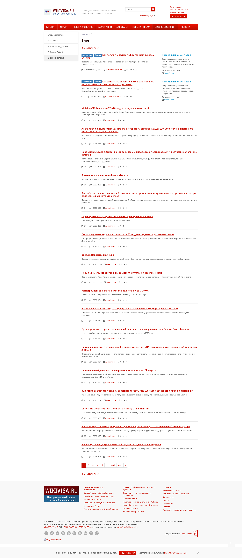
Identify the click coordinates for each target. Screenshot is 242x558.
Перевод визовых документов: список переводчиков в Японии (117, 216)
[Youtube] (68, 533)
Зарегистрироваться (179, 9)
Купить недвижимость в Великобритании (101, 509)
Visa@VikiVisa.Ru (51, 527)
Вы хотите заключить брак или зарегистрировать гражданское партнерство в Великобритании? (137, 390)
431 (120, 465)
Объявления (168, 503)
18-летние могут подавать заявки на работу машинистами (115, 408)
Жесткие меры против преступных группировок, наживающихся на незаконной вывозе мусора (136, 426)
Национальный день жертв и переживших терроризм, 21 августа (119, 370)
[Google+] (74, 533)
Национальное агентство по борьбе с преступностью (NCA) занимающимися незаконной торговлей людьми (139, 348)
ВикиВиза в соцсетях (92, 499)
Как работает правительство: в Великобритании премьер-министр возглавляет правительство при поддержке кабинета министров (139, 194)
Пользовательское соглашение (176, 494)
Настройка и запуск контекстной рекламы (140, 505)
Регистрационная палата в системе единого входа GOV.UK (115, 290)
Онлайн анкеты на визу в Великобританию (94, 488)
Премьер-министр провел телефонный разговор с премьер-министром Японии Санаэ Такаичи (135, 329)
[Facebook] (46, 533)
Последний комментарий (176, 54)
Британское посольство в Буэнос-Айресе (105, 175)
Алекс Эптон (169, 73)
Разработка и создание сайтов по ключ (179, 510)
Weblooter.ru (187, 533)
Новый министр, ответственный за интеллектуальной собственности (122, 272)
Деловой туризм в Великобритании (99, 493)
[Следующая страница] (125, 465)
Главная (50, 27)
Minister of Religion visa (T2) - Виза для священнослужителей (115, 108)
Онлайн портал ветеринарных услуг (99, 496)
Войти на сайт (176, 7)
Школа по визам (130, 498)
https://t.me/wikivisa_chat (127, 527)
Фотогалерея (168, 497)
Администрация (177, 12)
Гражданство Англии (92, 506)
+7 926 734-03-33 (70, 527)
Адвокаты (122, 27)
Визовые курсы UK (131, 508)
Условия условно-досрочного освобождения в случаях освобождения (121, 444)
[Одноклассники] (80, 533)
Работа (166, 500)
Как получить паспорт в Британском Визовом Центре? (118, 56)
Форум (63, 27)
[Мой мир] (96, 533)
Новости (185, 27)
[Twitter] (52, 533)
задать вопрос (178, 16)
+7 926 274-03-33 (84, 527)
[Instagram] (63, 533)
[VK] (57, 533)
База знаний (105, 27)
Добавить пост (91, 48)
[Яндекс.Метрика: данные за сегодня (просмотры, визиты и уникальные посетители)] (52, 539)
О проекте (167, 487)
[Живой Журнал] (91, 533)
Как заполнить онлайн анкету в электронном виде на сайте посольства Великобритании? (118, 83)
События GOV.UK (141, 27)
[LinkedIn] (85, 533)
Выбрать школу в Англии (133, 511)
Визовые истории (165, 27)
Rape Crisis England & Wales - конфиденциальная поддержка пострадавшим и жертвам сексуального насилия (139, 153)
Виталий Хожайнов (114, 70)
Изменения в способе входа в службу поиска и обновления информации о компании (130, 308)
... (107, 465)
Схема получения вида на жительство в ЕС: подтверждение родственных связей (128, 234)
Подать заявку (128, 552)
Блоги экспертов (83, 27)
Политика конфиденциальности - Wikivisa (140, 502)
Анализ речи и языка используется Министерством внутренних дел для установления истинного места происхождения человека (137, 130)
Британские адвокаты (58, 46)
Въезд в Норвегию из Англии (98, 254)
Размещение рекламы (172, 490)
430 (113, 465)
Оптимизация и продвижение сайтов (99, 503)
